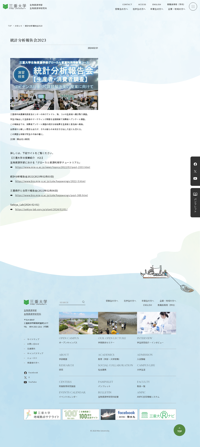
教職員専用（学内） (176, 4)
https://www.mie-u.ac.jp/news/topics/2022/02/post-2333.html (52, 167)
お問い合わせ (33, 344)
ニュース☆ (32, 358)
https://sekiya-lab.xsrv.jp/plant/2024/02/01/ (41, 209)
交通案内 (31, 348)
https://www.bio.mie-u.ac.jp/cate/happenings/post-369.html (51, 195)
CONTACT (127, 4)
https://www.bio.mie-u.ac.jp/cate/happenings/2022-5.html (50, 181)
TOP (10, 25)
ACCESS (142, 4)
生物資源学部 (30, 310)
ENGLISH (156, 4)
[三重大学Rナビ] (157, 418)
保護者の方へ (33, 362)
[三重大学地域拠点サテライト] (42, 418)
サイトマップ (33, 339)
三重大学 (35, 302)
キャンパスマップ (35, 353)
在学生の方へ (139, 8)
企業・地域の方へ (176, 8)
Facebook (195, 164)
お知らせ (18, 25)
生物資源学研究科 (32, 313)
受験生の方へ (121, 8)
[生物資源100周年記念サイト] (80, 418)
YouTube (195, 178)
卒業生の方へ (156, 8)
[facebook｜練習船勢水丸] (119, 418)
